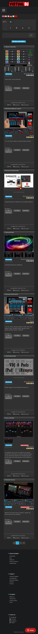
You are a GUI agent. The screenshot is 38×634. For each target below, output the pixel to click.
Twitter (13, 622)
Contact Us (13, 598)
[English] (3, 16)
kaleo (32, 506)
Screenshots (13, 563)
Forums (12, 583)
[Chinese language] (16, 16)
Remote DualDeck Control (13, 108)
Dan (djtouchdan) (29, 73)
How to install (26, 104)
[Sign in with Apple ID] (22, 27)
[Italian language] (13, 16)
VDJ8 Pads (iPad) (10, 356)
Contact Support (14, 576)
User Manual (13, 578)
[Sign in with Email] (10, 21)
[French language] (8, 16)
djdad (32, 135)
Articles (12, 582)
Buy (11, 558)
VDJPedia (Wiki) (14, 580)
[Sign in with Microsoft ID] (16, 27)
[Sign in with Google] (29, 27)
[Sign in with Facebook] (10, 27)
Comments (17, 104)
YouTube (13, 619)
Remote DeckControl (11, 294)
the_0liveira (31, 446)
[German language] (11, 16)
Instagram (14, 621)
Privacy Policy (13, 600)
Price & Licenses (14, 561)
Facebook (13, 617)
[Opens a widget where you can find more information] (30, 630)
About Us (12, 597)
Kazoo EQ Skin (9, 418)
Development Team (29, 196)
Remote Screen (10, 480)
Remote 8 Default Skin (12, 170)
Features (12, 559)
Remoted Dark (9, 232)
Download (12, 556)
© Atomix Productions (19, 632)
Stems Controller (10, 47)
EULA (11, 602)
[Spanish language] (6, 16)
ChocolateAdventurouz (28, 259)
